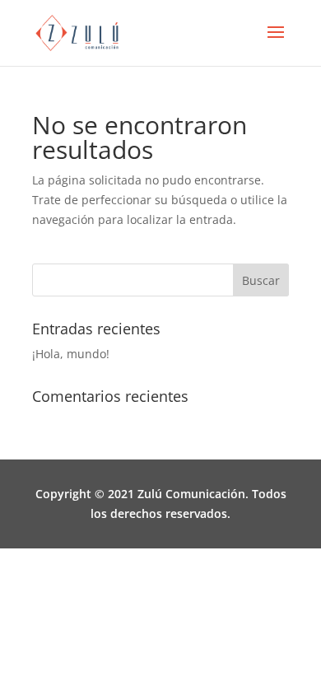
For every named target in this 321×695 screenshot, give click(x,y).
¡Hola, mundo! (70, 353)
